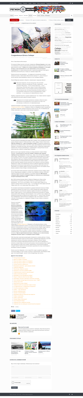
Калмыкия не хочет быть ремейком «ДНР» (23, 270)
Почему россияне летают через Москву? (66, 136)
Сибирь (17, 306)
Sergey (60, 190)
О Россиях (62, 114)
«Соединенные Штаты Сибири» (18, 107)
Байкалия (62, 32)
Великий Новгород (64, 52)
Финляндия (63, 54)
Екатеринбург (64, 48)
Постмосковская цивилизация (64, 110)
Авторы (34, 3)
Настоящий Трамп (64, 191)
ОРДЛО (68, 40)
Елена (60, 199)
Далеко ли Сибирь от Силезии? (20, 259)
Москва (58, 50)
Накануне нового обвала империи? (44, 351)
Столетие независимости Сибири (21, 288)
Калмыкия (57, 43)
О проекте (25, 3)
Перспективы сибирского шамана (21, 269)
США (59, 35)
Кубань (56, 35)
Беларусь (68, 54)
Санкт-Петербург (66, 34)
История (34, 15)
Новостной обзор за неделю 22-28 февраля (23, 261)
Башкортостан (59, 45)
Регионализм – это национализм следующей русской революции (66, 103)
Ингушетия (57, 28)
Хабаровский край (66, 42)
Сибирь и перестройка (18, 296)
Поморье (67, 32)
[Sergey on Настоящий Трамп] (56, 191)
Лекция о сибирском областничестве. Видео (23, 276)
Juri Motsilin (62, 171)
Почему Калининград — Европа (65, 131)
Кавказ (68, 28)
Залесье (63, 39)
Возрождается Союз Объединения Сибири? (23, 275)
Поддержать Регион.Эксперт (52, 3)
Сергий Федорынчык (64, 158)
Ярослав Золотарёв (14, 57)
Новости (11, 15)
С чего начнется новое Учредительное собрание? (39, 316)
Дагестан (64, 40)
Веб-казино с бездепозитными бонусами (64, 63)
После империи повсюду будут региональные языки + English (27, 280)
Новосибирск (58, 31)
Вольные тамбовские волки (19, 291)
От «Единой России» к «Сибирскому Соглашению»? (25, 286)
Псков (59, 42)
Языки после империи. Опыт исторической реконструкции (21, 317)
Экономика (26, 15)
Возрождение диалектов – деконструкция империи (24, 265)
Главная (20, 3)
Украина (57, 54)
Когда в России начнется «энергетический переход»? (66, 148)
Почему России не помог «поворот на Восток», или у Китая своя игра (65, 163)
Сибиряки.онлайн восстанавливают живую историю (25, 284)
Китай (56, 42)
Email (50, 58)
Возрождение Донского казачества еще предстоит (24, 294)
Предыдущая (21, 314)
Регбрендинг (47, 15)
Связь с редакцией (41, 3)
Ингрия (57, 52)
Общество (21, 15)
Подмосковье (58, 34)
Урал (56, 37)
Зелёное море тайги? (18, 281)
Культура (42, 15)
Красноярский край (65, 35)
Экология (30, 15)
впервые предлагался (22, 224)
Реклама (57, 227)
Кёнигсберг (58, 40)
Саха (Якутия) (64, 31)
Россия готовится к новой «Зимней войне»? (65, 142)
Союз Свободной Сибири (19, 300)
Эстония (66, 45)
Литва (56, 47)
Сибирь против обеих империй (20, 273)
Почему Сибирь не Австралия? (20, 299)
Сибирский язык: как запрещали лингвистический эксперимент (27, 303)
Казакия (62, 43)
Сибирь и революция (18, 297)
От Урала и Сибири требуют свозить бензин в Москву (49, 20)
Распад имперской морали (19, 257)
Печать (45, 58)
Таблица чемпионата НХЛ (66, 75)
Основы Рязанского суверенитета (21, 264)
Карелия (68, 37)
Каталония (57, 32)
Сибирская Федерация (18, 267)
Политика (16, 15)
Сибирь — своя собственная (20, 289)
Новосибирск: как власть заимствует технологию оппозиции (26, 278)
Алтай (59, 47)
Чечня (64, 28)
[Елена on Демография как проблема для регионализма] (56, 200)
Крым (59, 39)
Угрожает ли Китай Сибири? (20, 292)
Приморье (63, 47)
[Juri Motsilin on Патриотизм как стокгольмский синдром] (56, 172)
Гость (60, 180)
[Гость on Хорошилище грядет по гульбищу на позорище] (56, 181)
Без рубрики (58, 214)
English (30, 3)
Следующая (41, 314)
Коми (56, 39)
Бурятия (68, 47)
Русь (66, 29)
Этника (38, 15)
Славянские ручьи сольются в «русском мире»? (24, 272)
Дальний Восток (59, 29)
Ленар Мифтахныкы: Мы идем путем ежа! (65, 125)
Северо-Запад (61, 37)
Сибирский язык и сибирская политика (22, 302)
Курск (61, 28)
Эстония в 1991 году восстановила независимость (25, 20)
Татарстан (64, 50)
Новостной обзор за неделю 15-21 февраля (23, 262)
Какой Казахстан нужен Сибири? (20, 283)
